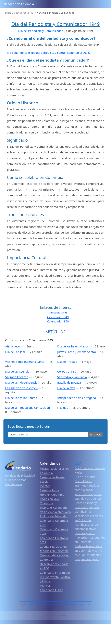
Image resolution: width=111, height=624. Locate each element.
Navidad (62, 408)
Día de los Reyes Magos (73, 346)
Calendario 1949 (58, 317)
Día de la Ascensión (18, 371)
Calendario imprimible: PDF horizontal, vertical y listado (55, 577)
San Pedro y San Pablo (72, 377)
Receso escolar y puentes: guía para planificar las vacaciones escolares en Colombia (89, 511)
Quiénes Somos (15, 480)
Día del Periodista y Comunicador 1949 (55, 24)
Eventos (45, 486)
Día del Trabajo (67, 362)
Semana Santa (49, 490)
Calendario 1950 (58, 321)
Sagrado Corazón (16, 377)
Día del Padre (83, 481)
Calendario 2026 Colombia (55, 615)
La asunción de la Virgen (21, 388)
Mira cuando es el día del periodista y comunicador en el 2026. (48, 53)
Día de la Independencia (21, 382)
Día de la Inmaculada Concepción (27, 408)
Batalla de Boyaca (69, 382)
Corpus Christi (66, 371)
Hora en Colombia (52, 495)
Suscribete (95, 434)
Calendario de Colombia (18, 4)
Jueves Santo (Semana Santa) (76, 352)
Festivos (45, 586)
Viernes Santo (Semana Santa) (25, 362)
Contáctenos (13, 484)
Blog (78, 463)
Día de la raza (66, 388)
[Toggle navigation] (107, 4)
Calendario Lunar (51, 590)
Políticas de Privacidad (20, 475)
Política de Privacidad (54, 516)
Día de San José (15, 352)
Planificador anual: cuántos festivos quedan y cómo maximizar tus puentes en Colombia (90, 533)
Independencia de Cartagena (76, 398)
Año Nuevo (12, 346)
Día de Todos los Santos (21, 398)
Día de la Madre (85, 477)
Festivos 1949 (58, 313)
